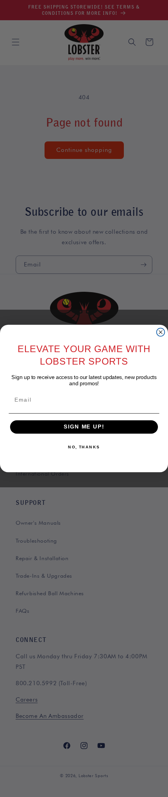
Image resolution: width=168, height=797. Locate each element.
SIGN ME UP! (84, 427)
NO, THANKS (84, 447)
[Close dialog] (161, 332)
